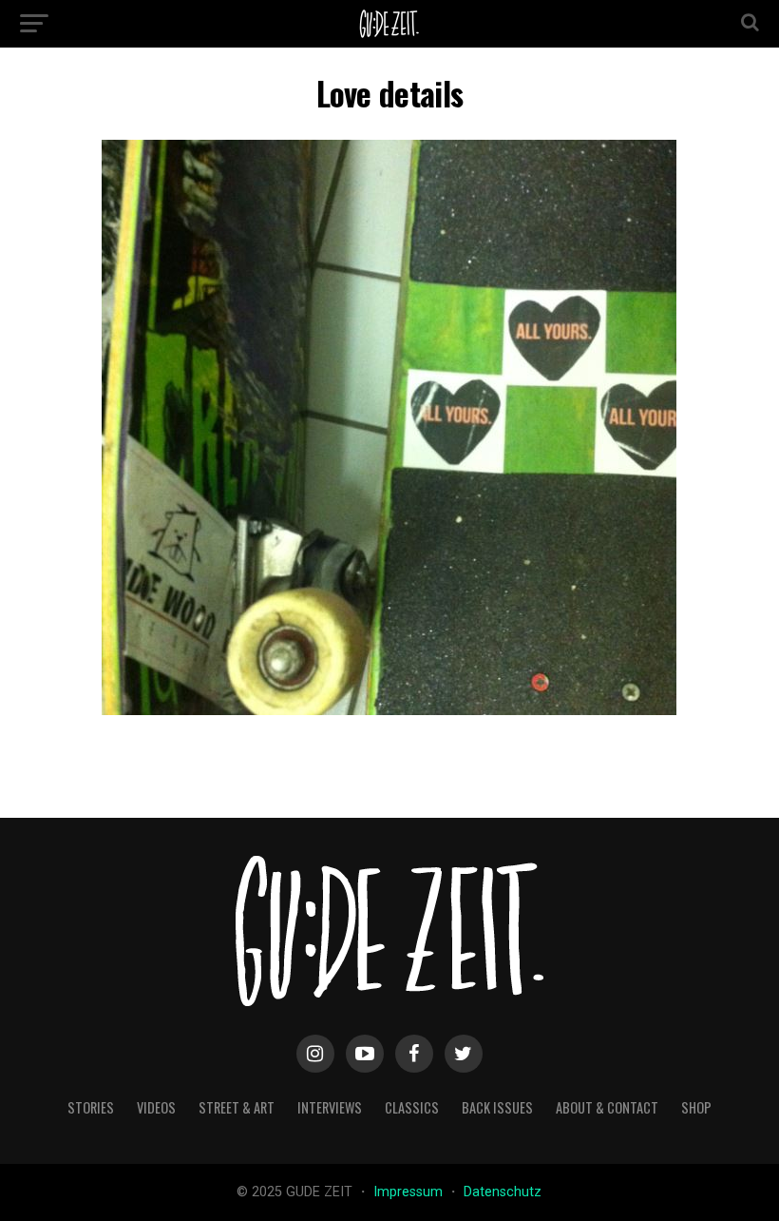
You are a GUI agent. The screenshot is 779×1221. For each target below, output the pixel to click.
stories (90, 1107)
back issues (497, 1107)
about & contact (607, 1107)
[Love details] (389, 710)
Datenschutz (503, 1192)
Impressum (409, 1192)
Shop (696, 1107)
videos (156, 1107)
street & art (237, 1107)
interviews (329, 1107)
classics (412, 1107)
